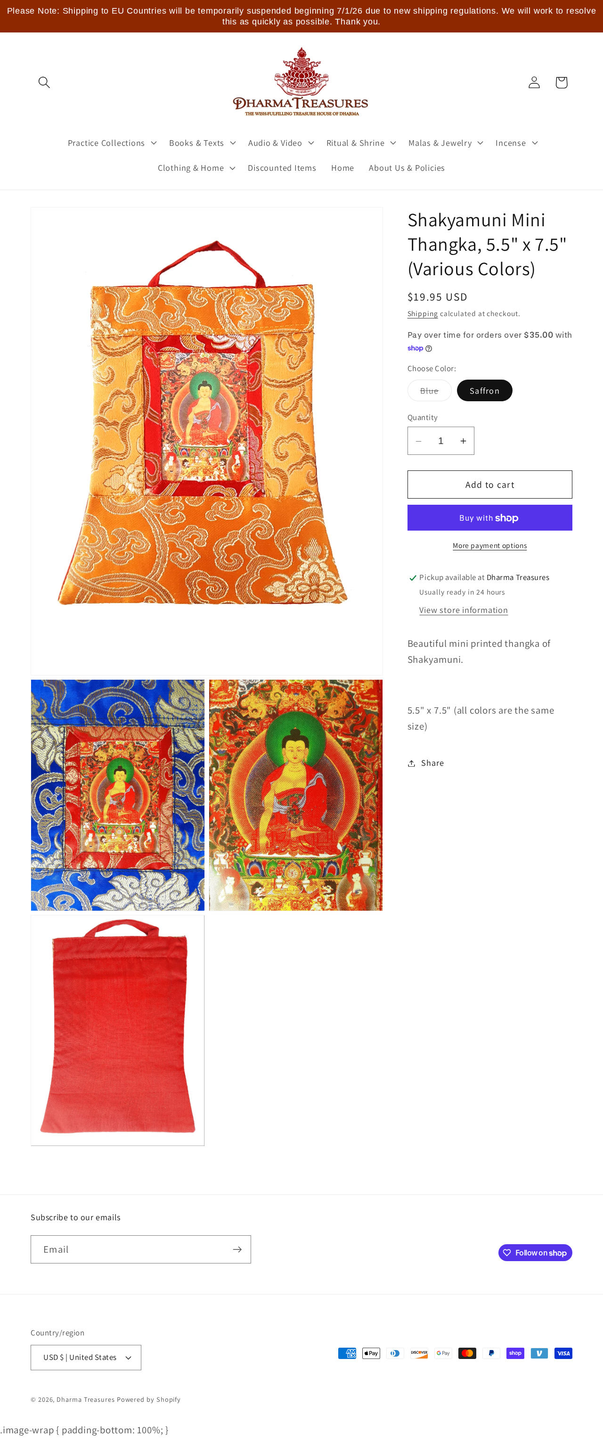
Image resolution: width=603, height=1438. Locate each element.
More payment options (490, 545)
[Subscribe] (237, 1249)
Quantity (422, 417)
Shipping (422, 313)
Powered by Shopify (149, 1399)
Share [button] (432, 763)
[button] (44, 82)
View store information (463, 610)
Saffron (485, 391)
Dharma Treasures (86, 1399)
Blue (436, 393)
